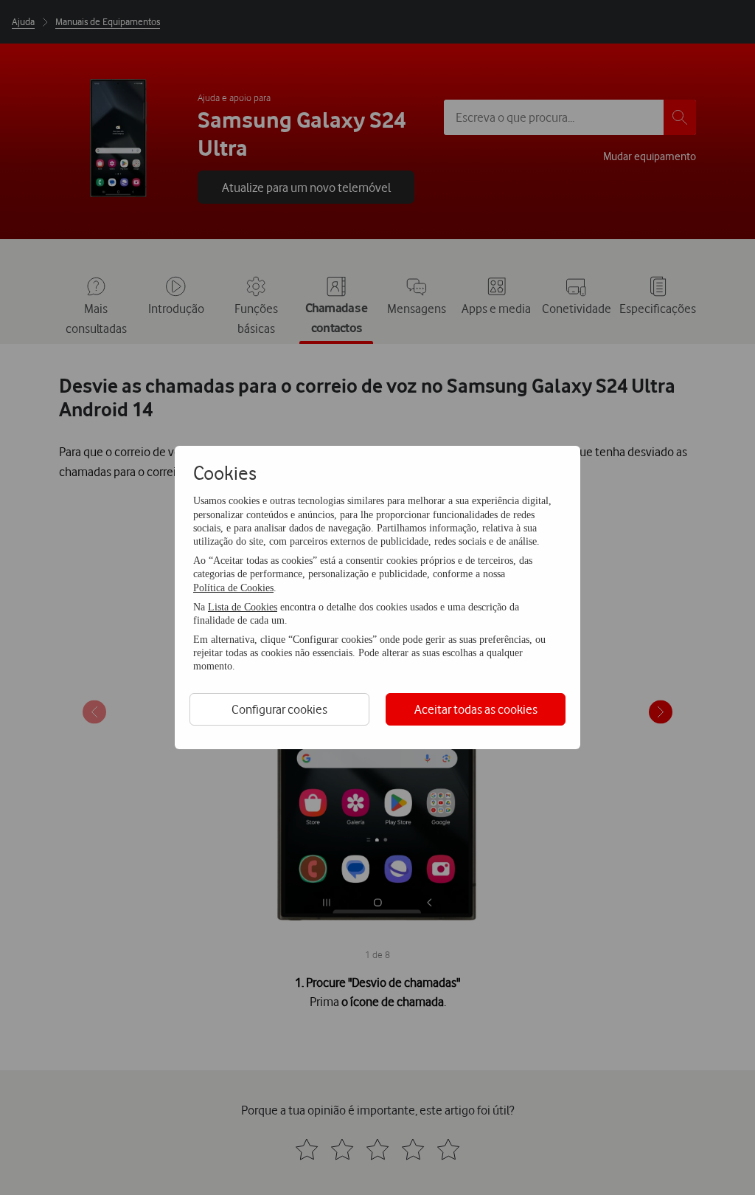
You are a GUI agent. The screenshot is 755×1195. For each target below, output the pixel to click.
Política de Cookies (233, 587)
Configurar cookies (279, 709)
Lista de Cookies (242, 607)
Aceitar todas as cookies (475, 709)
